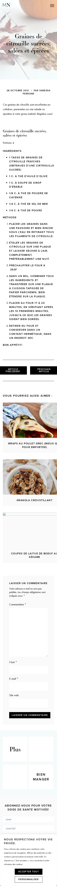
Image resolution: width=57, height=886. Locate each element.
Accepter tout (28, 871)
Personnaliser (28, 879)
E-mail (13, 678)
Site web (14, 695)
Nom (13, 662)
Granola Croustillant (35, 500)
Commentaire (17, 604)
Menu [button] (38, 5)
